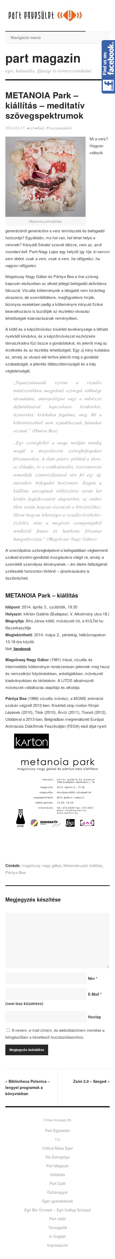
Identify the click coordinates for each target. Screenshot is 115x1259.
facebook (22, 649)
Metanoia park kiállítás (82, 865)
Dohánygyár (57, 1192)
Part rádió (57, 1218)
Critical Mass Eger (57, 1148)
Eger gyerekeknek (57, 1201)
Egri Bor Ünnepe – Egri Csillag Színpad (57, 1209)
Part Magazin (57, 1165)
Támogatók (57, 1227)
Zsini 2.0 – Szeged (91, 1081)
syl (31, 127)
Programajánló (59, 127)
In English (57, 1236)
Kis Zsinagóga (57, 1157)
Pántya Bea (15, 872)
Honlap (94, 1016)
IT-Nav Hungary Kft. (58, 1120)
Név (92, 978)
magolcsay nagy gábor (41, 865)
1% (57, 1139)
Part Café (57, 1183)
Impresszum (57, 1245)
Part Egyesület (57, 1130)
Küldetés (57, 1174)
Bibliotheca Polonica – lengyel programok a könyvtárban (27, 1087)
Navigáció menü (26, 37)
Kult (40, 127)
